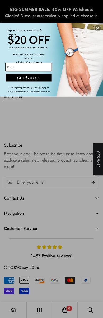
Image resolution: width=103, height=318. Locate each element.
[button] (98, 28)
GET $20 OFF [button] (28, 78)
